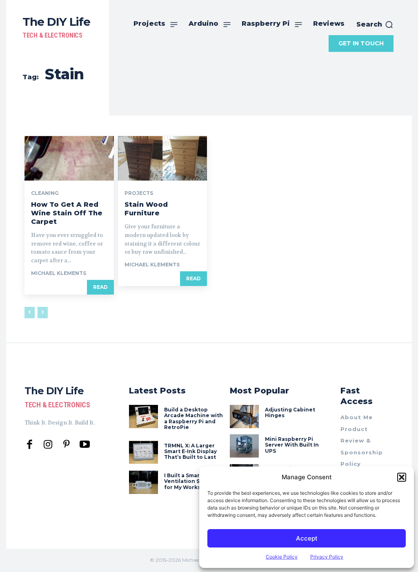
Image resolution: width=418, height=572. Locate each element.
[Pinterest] (66, 445)
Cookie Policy (282, 557)
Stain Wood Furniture (146, 209)
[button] (402, 477)
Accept (307, 538)
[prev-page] (29, 312)
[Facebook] (29, 445)
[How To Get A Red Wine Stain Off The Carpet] (69, 158)
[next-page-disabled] (43, 312)
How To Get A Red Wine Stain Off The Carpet (66, 213)
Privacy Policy (326, 557)
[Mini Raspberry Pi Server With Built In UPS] (244, 446)
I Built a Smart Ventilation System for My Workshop (190, 481)
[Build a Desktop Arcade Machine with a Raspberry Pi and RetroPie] (143, 416)
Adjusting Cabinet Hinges (290, 412)
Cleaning (45, 193)
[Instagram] (48, 445)
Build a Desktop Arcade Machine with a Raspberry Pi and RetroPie (193, 418)
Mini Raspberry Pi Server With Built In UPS (292, 445)
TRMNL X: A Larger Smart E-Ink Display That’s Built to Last (190, 451)
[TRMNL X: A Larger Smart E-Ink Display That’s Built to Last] (143, 452)
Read (100, 287)
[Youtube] (85, 445)
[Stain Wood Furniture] (162, 158)
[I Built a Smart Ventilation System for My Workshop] (143, 482)
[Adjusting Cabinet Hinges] (244, 416)
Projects (139, 193)
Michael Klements (58, 273)
